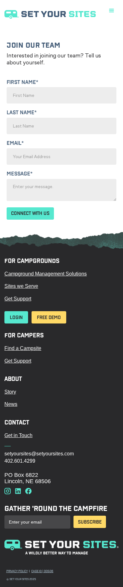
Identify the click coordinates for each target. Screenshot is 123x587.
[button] (111, 10)
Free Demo (49, 317)
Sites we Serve (21, 286)
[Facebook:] (28, 492)
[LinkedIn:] (18, 491)
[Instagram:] (7, 492)
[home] (61, 14)
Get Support (17, 298)
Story (10, 391)
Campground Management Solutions (45, 273)
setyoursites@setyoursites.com (39, 453)
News (10, 404)
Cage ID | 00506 (42, 571)
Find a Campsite (22, 348)
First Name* (22, 82)
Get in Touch (18, 435)
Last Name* (22, 113)
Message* (19, 174)
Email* (15, 143)
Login (16, 317)
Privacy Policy (17, 571)
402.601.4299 (19, 461)
